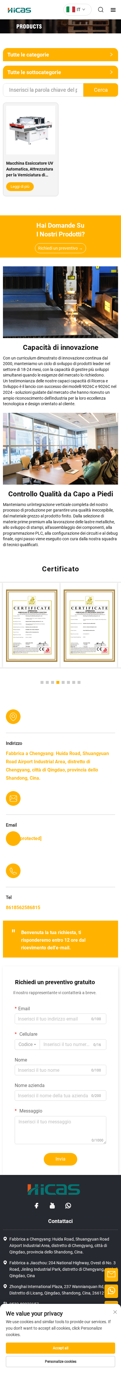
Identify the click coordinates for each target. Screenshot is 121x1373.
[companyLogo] (18, 9)
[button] (42, 682)
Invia (60, 1159)
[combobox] (27, 1044)
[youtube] (52, 1206)
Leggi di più (20, 186)
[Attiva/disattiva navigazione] (113, 10)
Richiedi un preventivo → (60, 248)
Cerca (101, 90)
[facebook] (36, 1206)
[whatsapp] (68, 1206)
